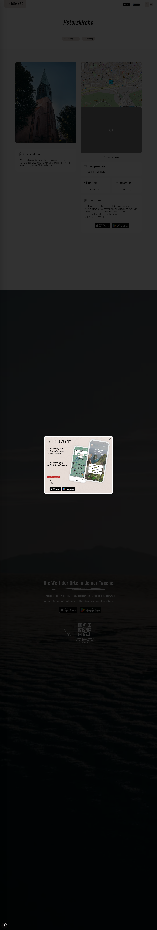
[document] (78, 465)
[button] (110, 439)
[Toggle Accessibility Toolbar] (4, 925)
